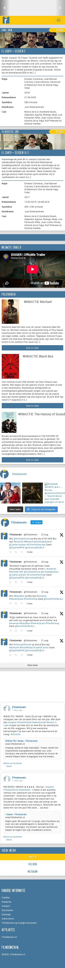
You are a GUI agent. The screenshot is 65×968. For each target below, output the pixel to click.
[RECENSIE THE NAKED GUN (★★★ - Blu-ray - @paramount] (10, 493)
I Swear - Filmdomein (16, 814)
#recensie (51, 568)
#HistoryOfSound (22, 644)
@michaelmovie (22, 538)
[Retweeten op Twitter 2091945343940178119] (17, 582)
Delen (9, 766)
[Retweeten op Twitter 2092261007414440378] (17, 552)
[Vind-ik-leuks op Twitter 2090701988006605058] (23, 655)
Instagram (33, 871)
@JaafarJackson (18, 544)
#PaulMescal (26, 647)
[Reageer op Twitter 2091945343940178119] (11, 582)
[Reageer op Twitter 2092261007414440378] (11, 552)
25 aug (44, 534)
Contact (6, 906)
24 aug (44, 561)
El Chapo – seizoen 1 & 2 (15, 152)
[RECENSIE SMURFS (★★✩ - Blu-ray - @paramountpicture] (55, 493)
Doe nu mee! (32, 347)
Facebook (32, 864)
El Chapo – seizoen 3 (13, 51)
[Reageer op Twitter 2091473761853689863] (11, 603)
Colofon (6, 897)
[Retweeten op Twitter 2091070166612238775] (17, 631)
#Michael (28, 541)
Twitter (33, 856)
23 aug (44, 591)
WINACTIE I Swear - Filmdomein (21, 740)
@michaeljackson (43, 541)
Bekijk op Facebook (12, 763)
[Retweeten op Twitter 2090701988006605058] (17, 655)
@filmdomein (30, 534)
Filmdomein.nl (9, 937)
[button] (5, 8)
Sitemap (6, 914)
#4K (21, 571)
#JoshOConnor (41, 647)
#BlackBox (19, 595)
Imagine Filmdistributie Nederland (25, 722)
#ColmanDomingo (36, 544)
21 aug (44, 640)
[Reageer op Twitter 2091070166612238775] (11, 631)
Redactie (6, 901)
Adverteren (8, 918)
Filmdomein (16, 534)
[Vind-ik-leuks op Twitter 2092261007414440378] (23, 552)
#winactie (19, 541)
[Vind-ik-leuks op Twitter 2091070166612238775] (23, 631)
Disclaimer (7, 910)
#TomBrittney (30, 598)
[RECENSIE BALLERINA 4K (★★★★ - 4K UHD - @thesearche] (32, 493)
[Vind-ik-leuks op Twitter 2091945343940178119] (23, 582)
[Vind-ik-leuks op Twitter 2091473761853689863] (23, 603)
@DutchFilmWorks (53, 598)
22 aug (44, 613)
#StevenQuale (16, 598)
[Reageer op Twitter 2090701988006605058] (11, 655)
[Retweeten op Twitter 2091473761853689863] (17, 603)
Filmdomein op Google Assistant (19, 922)
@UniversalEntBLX (34, 547)
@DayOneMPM (16, 547)
